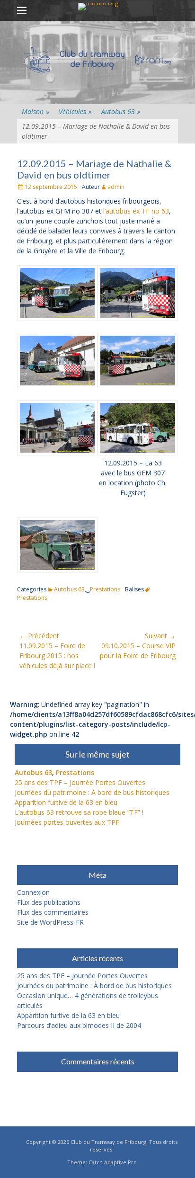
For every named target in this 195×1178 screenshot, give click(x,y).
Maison (35, 111)
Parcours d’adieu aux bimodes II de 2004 (79, 1025)
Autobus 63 (121, 111)
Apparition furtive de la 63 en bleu (66, 802)
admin (115, 187)
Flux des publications (48, 902)
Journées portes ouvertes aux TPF (67, 822)
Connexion (33, 892)
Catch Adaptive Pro (113, 1162)
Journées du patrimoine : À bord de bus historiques (92, 792)
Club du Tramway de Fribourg (108, 1141)
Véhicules (75, 111)
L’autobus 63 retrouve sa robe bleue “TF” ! (79, 812)
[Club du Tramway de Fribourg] (98, 6)
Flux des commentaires (53, 912)
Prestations (105, 589)
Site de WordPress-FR (50, 922)
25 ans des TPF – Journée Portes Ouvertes (80, 782)
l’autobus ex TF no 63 (136, 210)
